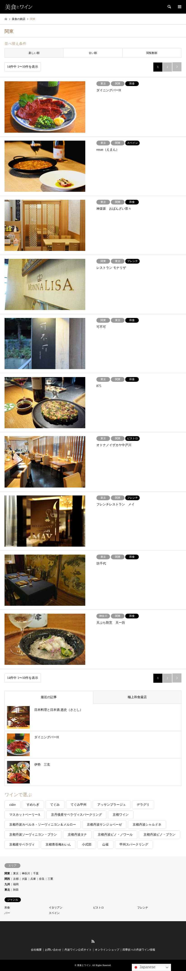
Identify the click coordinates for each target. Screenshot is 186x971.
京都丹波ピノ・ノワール (115, 834)
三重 (50, 878)
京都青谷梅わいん (58, 844)
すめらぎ (33, 804)
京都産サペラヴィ (22, 844)
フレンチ (142, 907)
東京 (16, 873)
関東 (7, 873)
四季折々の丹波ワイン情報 (138, 949)
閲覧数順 (151, 53)
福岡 (16, 884)
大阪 (24, 878)
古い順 (93, 53)
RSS (93, 941)
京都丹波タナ (77, 834)
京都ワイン (121, 814)
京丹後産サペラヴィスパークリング (76, 814)
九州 (7, 884)
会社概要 (36, 949)
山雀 (105, 844)
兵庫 (33, 878)
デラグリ (143, 804)
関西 (7, 878)
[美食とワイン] (19, 6)
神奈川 (26, 873)
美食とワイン (84, 965)
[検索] (169, 7)
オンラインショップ (107, 949)
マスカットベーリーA (24, 814)
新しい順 (34, 53)
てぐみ (55, 804)
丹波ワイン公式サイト (78, 949)
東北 (7, 889)
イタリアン (55, 907)
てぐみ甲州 (78, 804)
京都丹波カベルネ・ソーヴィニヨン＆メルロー (42, 824)
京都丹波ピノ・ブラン (159, 834)
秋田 (16, 889)
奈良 (41, 878)
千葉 (36, 873)
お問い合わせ (53, 949)
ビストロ (98, 907)
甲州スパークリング (134, 844)
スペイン (54, 913)
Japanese (147, 967)
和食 (7, 907)
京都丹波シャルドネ (147, 824)
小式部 (86, 844)
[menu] (179, 7)
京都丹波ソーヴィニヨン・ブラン (33, 834)
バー (7, 913)
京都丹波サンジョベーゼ (104, 824)
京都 (16, 878)
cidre (12, 804)
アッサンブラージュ (111, 804)
